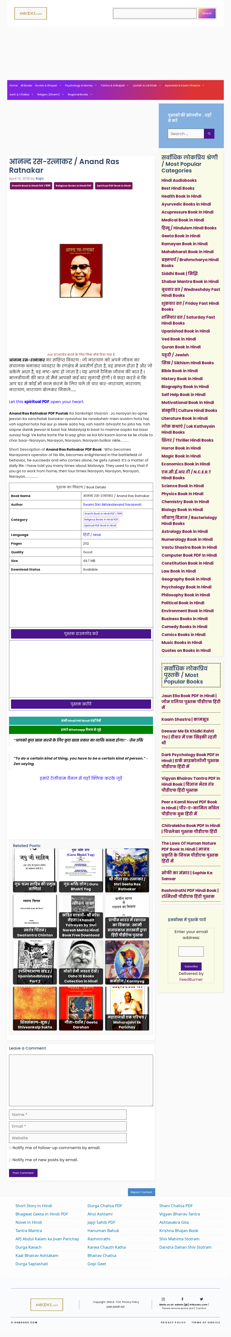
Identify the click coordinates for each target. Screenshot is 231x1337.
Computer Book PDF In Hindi (189, 555)
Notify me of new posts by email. (45, 1160)
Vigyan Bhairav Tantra (179, 1214)
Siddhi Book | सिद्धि (180, 273)
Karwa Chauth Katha (107, 1247)
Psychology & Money (79, 85)
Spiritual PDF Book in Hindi (114, 185)
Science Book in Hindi (183, 486)
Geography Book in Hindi (186, 579)
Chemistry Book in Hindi (185, 502)
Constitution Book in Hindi (187, 563)
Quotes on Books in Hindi (186, 650)
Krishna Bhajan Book (178, 1230)
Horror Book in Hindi (181, 448)
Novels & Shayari (46, 85)
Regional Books (78, 94)
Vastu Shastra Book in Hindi (189, 547)
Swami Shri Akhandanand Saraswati (112, 504)
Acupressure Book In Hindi (187, 212)
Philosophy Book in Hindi (186, 595)
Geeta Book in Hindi (181, 236)
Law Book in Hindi (179, 571)
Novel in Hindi (29, 1222)
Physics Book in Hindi (182, 494)
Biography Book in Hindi (185, 387)
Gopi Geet (97, 1263)
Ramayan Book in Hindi (185, 244)
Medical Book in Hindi (183, 220)
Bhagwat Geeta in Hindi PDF (42, 1214)
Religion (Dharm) (48, 94)
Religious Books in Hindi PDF (73, 185)
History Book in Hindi (182, 379)
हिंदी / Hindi (92, 535)
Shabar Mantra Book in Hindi (190, 281)
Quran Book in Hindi (181, 347)
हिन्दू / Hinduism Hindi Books (189, 228)
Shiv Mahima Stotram (179, 1238)
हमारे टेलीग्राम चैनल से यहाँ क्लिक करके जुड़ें (81, 778)
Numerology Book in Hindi (187, 539)
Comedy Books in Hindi (184, 627)
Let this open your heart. (46, 401)
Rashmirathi (99, 1238)
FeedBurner (191, 979)
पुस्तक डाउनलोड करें (81, 633)
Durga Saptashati (32, 1263)
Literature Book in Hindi (185, 418)
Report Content (141, 1192)
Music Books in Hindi (182, 642)
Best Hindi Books (178, 188)
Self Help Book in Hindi (184, 394)
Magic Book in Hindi (181, 456)
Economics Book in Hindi (186, 464)
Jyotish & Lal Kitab (145, 85)
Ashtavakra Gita (174, 1222)
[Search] (209, 134)
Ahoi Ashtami (100, 1214)
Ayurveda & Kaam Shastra (182, 85)
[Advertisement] (115, 53)
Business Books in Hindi (185, 619)
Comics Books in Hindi (184, 634)
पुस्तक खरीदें (81, 704)
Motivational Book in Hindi (188, 402)
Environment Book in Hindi (188, 611)
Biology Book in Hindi (182, 510)
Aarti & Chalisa (19, 94)
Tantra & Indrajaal (113, 85)
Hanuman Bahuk (103, 1230)
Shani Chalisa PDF (176, 1205)
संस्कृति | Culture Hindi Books (189, 410)
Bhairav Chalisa (102, 1255)
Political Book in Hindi (183, 603)
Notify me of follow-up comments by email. (56, 1148)
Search (207, 13)
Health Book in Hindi (181, 196)
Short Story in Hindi (34, 1205)
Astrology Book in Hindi (185, 531)
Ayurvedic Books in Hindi (186, 204)
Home (14, 85)
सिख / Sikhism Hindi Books (188, 363)
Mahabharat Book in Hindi (188, 252)
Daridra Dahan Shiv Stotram (185, 1247)
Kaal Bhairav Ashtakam (37, 1255)
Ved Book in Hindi (179, 339)
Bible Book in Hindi (180, 371)
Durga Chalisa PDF (105, 1205)
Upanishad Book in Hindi (186, 331)
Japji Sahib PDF (101, 1222)
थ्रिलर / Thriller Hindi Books (187, 440)
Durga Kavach (29, 1247)
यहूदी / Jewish (175, 355)
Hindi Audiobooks (179, 180)
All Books (26, 85)
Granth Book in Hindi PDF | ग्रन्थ (31, 185)
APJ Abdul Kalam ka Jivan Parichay (47, 1238)
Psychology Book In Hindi (187, 587)
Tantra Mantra (29, 1230)
